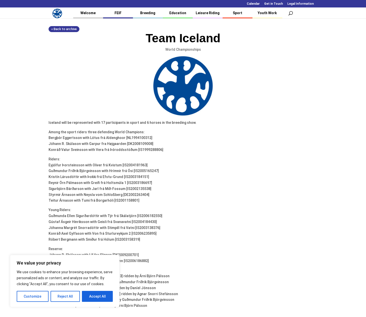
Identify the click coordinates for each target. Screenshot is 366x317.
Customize (32, 296)
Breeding (147, 13)
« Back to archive (64, 29)
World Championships (183, 49)
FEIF (118, 13)
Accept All (97, 296)
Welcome (88, 13)
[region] (65, 281)
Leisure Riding (208, 13)
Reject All (65, 296)
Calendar (253, 3)
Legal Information (300, 3)
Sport (237, 13)
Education (177, 13)
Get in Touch (273, 3)
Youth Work (267, 13)
